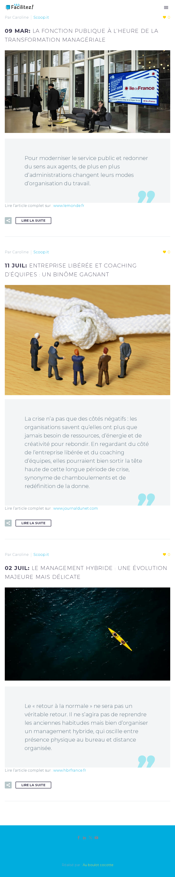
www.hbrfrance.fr (69, 770)
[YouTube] (96, 837)
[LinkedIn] (84, 837)
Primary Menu (166, 7)
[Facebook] (78, 837)
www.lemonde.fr (68, 205)
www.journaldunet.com (75, 508)
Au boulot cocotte (98, 865)
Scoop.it (41, 17)
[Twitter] (90, 837)
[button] (8, 220)
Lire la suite (33, 221)
